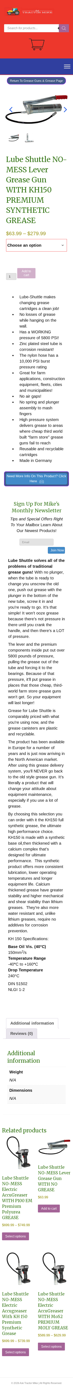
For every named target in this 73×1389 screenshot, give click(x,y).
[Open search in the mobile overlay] (36, 28)
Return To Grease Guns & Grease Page (36, 80)
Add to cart (26, 273)
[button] (36, 478)
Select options (15, 1236)
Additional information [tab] (32, 1023)
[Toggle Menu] (65, 66)
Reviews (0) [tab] (21, 1033)
